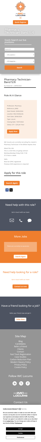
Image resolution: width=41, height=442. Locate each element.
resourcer (9, 86)
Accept (20, 429)
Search (19, 68)
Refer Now (20, 319)
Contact (20, 351)
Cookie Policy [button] (10, 421)
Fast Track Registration (20, 354)
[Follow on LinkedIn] (15, 383)
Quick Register (20, 22)
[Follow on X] (11, 190)
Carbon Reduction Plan (20, 359)
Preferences (20, 437)
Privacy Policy (20, 364)
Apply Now (13, 131)
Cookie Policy (20, 367)
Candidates (20, 343)
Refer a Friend (20, 346)
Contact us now (20, 286)
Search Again (12, 183)
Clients (20, 349)
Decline (20, 433)
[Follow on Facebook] (7, 190)
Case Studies (20, 356)
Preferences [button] (18, 423)
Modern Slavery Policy (20, 362)
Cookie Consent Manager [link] (10, 409)
